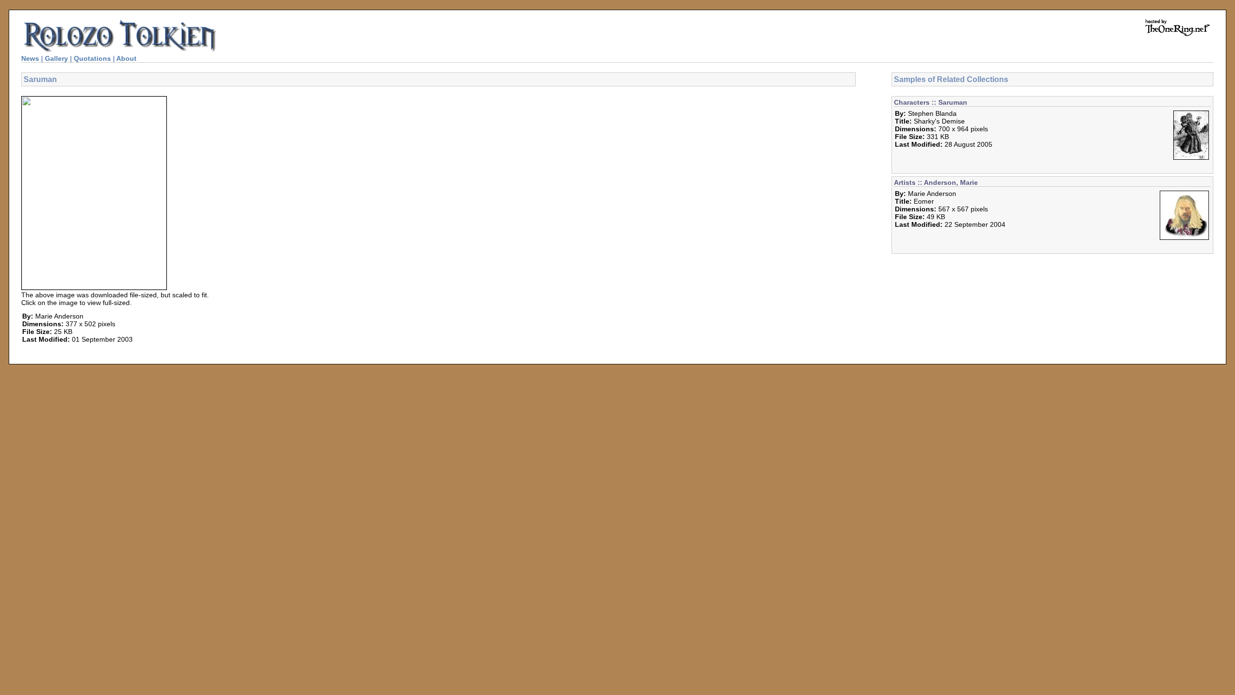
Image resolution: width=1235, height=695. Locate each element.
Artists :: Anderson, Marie (936, 182)
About (126, 58)
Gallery (56, 58)
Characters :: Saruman (930, 102)
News (30, 58)
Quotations (92, 58)
